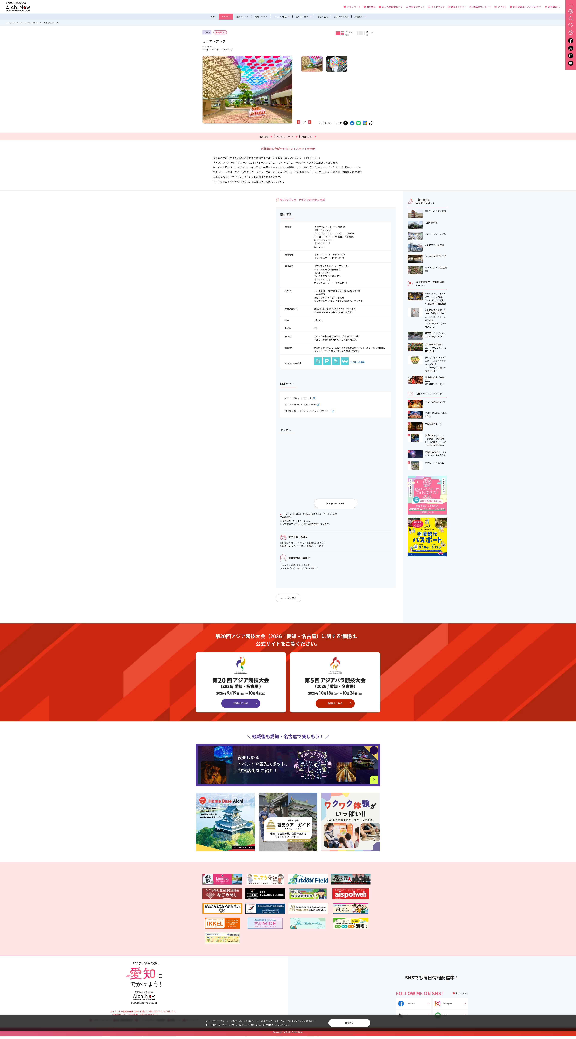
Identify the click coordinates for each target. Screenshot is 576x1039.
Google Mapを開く (335, 503)
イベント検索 (31, 22)
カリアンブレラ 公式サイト (298, 398)
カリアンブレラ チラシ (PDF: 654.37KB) (302, 199)
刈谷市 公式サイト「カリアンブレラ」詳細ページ (308, 410)
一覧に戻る (290, 598)
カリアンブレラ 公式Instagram (300, 404)
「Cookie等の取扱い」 (264, 1024)
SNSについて (462, 993)
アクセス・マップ (287, 136)
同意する (349, 1022)
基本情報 (266, 136)
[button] (204, 89)
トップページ (12, 22)
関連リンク (309, 136)
